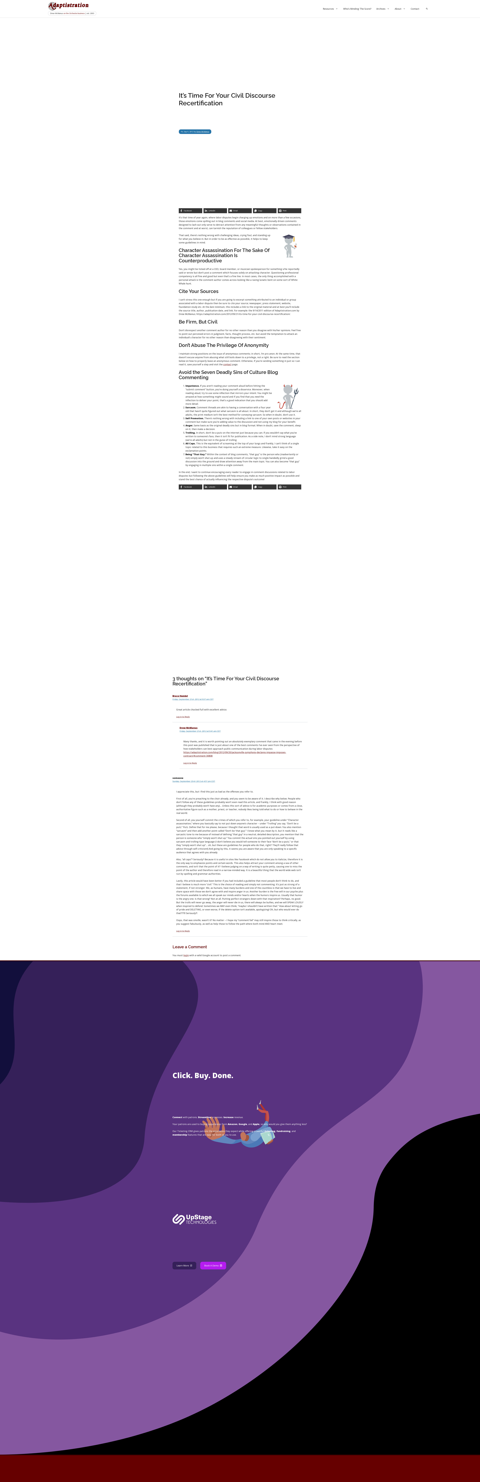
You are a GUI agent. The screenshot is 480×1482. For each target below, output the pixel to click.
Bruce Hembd (180, 695)
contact (227, 364)
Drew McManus (202, 131)
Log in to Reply (183, 716)
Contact (415, 8)
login (186, 955)
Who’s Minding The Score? (357, 8)
